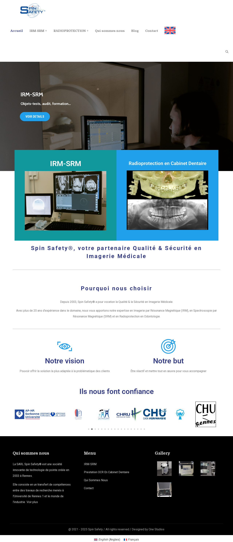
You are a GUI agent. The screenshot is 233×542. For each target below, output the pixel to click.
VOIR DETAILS (34, 116)
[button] (18, 414)
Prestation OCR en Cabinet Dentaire (106, 472)
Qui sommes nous (110, 31)
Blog (135, 31)
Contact (151, 31)
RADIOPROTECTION (70, 31)
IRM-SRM (36, 31)
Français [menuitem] (133, 539)
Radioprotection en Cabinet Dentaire (167, 163)
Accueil (16, 31)
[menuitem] (168, 27)
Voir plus (32, 502)
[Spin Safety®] (33, 10)
